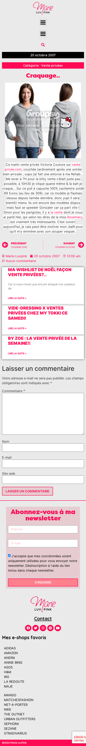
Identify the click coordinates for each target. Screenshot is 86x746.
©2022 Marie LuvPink (14, 742)
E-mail (7, 457)
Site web (8, 473)
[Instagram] (43, 628)
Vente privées (52, 65)
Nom (5, 441)
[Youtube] (58, 628)
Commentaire (13, 390)
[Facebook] (28, 628)
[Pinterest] (50, 628)
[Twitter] (35, 628)
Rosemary (74, 217)
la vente (57, 212)
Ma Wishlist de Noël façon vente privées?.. (39, 272)
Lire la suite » (17, 298)
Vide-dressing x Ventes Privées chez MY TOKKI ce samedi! (38, 313)
